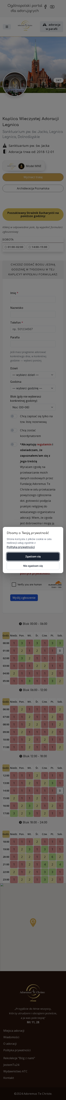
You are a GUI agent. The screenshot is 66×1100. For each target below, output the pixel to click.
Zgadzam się (33, 556)
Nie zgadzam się (33, 565)
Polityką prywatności (21, 547)
